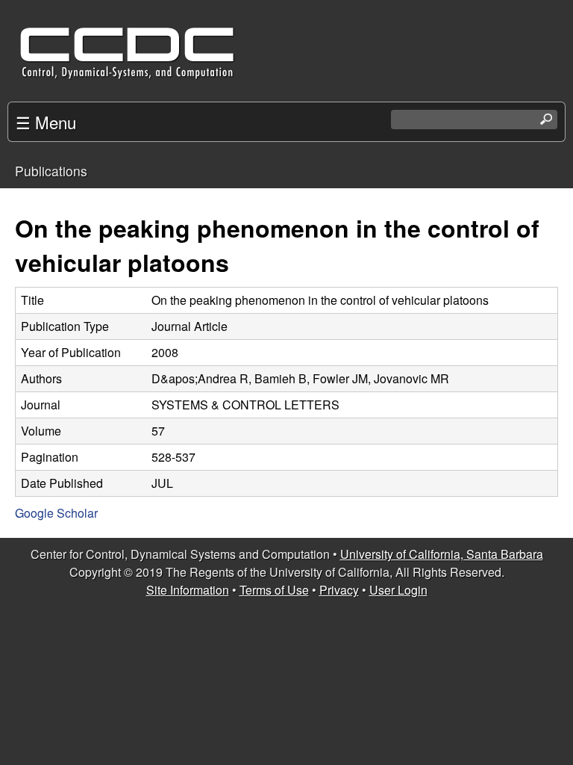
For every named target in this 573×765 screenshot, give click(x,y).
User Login (398, 589)
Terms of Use (274, 589)
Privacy (339, 589)
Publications (51, 170)
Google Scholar (56, 512)
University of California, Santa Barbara (441, 554)
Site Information (187, 589)
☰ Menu (46, 122)
